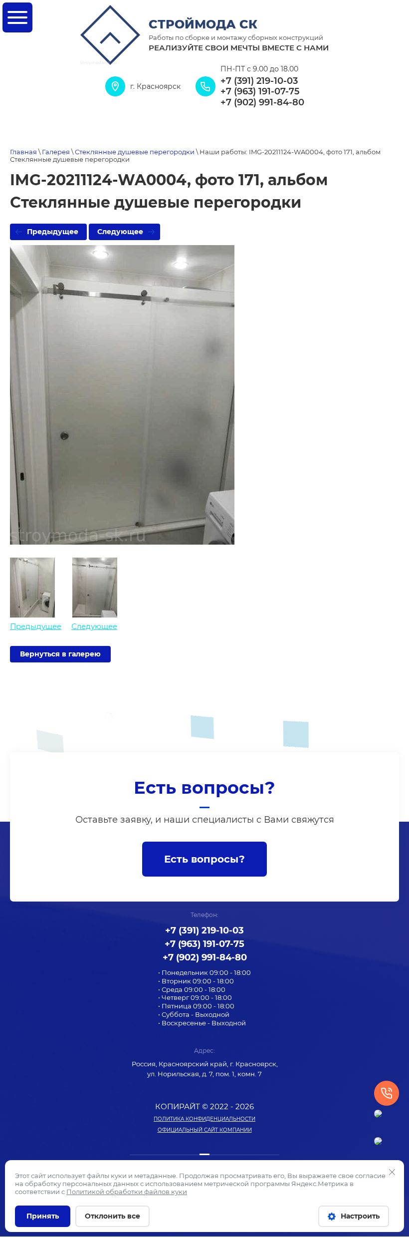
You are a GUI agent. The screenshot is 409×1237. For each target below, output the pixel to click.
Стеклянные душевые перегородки (135, 152)
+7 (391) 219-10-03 (259, 81)
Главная (23, 152)
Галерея (56, 152)
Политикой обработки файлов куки (126, 1192)
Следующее (120, 231)
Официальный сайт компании (205, 1130)
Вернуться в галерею (60, 653)
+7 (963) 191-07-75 (260, 91)
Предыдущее (52, 231)
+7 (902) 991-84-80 (262, 102)
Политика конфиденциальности (204, 1119)
